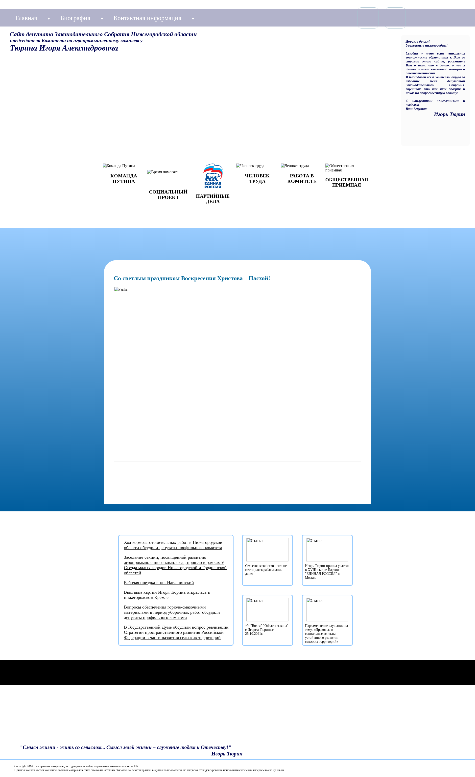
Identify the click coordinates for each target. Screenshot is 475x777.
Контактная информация (147, 18)
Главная (26, 18)
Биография (75, 18)
